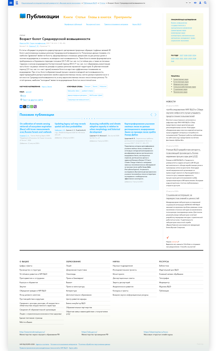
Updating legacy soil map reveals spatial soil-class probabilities (70, 125)
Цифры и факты (26, 266)
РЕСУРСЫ (164, 261)
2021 (181, 58)
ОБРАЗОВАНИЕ (73, 261)
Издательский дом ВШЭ (169, 270)
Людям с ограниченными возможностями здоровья (40, 314)
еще (172, 61)
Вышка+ (69, 282)
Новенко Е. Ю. (34, 46)
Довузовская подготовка (76, 270)
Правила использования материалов (116, 24)
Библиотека (164, 266)
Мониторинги (118, 274)
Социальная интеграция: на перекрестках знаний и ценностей (182, 196)
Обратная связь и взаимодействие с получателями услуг (87, 312)
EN (190, 3)
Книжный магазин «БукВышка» (171, 274)
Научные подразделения (123, 266)
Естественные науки (181, 81)
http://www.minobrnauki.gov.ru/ (32, 332)
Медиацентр (164, 282)
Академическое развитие (123, 286)
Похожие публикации (37, 114)
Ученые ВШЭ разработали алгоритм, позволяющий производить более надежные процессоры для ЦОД (183, 153)
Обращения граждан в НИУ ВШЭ (33, 290)
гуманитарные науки (178, 30)
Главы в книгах (99, 17)
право (193, 38)
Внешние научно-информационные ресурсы (130, 295)
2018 (194, 58)
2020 (186, 58)
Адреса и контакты (42, 344)
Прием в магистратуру (75, 286)
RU (187, 3)
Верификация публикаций (73, 24)
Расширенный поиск (93, 24)
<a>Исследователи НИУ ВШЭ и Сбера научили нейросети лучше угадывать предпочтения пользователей (184, 113)
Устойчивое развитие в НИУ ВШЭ (33, 274)
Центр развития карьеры (76, 299)
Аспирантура (71, 290)
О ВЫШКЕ (24, 261)
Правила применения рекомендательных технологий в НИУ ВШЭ (44, 348)
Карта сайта (73, 348)
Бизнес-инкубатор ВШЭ (75, 303)
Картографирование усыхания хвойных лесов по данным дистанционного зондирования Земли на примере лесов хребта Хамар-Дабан (140, 129)
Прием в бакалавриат (75, 278)
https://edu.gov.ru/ (89, 332)
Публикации (42, 16)
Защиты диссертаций (121, 282)
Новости (171, 101)
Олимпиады (71, 274)
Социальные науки (180, 89)
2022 (177, 58)
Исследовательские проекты (125, 270)
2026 (185, 55)
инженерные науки (178, 33)
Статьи (80, 17)
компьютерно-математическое (183, 35)
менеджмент (185, 38)
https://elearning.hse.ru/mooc (156, 332)
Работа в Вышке (26, 322)
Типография (164, 278)
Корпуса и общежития (29, 282)
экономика (185, 40)
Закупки (23, 286)
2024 (194, 55)
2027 (181, 55)
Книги (68, 17)
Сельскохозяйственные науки (184, 86)
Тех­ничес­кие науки (180, 92)
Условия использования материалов (63, 344)
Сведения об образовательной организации (38, 309)
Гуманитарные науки (180, 79)
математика (175, 38)
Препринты (122, 17)
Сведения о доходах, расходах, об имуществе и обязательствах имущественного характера (39, 304)
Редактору (200, 344)
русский (28, 92)
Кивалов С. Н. (24, 136)
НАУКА (116, 261)
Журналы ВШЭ (165, 286)
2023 (173, 58)
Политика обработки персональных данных (94, 344)
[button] (82, 118)
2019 (190, 58)
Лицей (68, 266)
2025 (190, 55)
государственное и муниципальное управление (181, 26)
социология (175, 40)
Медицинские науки (180, 84)
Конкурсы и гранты (120, 290)
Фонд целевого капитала (30, 295)
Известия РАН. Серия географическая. (33, 43)
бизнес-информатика (179, 23)
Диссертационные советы (123, 278)
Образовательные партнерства (79, 307)
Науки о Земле (47, 87)
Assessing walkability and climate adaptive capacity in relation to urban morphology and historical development (105, 127)
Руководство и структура (30, 270)
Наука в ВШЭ (136, 24)
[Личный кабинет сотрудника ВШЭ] (200, 3)
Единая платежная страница (31, 318)
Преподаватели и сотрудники (32, 278)
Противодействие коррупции (32, 299)
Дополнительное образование (79, 295)
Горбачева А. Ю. (60, 130)
